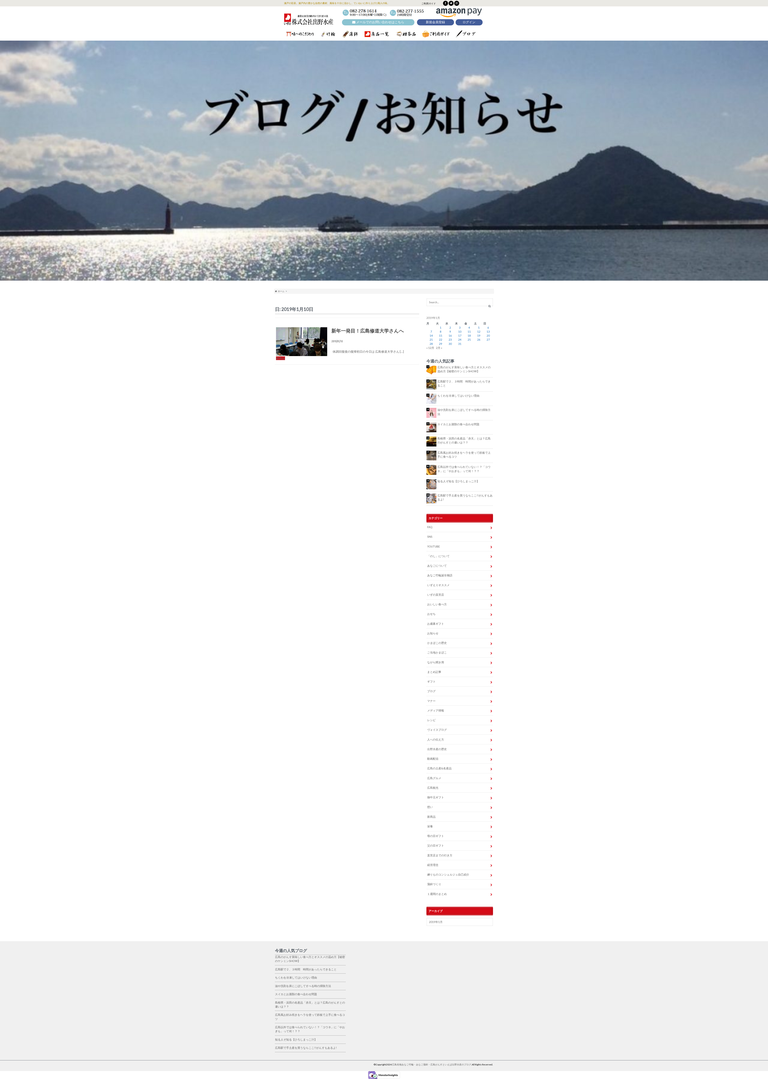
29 (440, 343)
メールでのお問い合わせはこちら (379, 22)
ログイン (469, 22)
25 (469, 339)
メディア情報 (435, 710)
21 (431, 339)
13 (488, 331)
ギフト (431, 681)
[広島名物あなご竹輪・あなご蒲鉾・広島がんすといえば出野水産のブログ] (308, 22)
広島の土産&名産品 (439, 768)
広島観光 (432, 787)
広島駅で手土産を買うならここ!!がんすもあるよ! (465, 497)
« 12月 (430, 347)
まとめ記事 (434, 672)
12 (478, 331)
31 (459, 343)
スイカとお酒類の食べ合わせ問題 (458, 424)
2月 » (439, 347)
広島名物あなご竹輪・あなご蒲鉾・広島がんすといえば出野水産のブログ (431, 1064)
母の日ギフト (435, 836)
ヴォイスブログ (437, 729)
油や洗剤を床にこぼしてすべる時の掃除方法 (464, 411)
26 (478, 339)
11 (469, 331)
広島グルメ (434, 778)
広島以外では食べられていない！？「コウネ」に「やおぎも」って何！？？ (464, 468)
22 (440, 339)
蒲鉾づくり (434, 884)
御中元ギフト (435, 797)
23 (450, 339)
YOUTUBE (433, 546)
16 (450, 335)
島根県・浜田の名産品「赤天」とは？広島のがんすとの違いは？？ (464, 440)
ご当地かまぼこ (437, 652)
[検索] (489, 306)
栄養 (430, 826)
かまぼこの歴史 (437, 643)
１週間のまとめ (437, 894)
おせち (431, 614)
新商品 (431, 816)
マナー (431, 701)
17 (459, 335)
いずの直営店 (435, 594)
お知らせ (432, 633)
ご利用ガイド (428, 3)
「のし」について (438, 556)
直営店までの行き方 (439, 855)
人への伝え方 (435, 739)
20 (488, 335)
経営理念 (432, 865)
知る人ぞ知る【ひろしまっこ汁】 (458, 481)
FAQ (429, 527)
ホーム (280, 291)
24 (459, 339)
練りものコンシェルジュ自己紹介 (448, 874)
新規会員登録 (435, 22)
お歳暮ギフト (435, 623)
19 (478, 335)
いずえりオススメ (438, 585)
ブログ (431, 691)
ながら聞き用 (435, 662)
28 (431, 343)
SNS (429, 536)
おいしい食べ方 (437, 604)
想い (430, 807)
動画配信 (432, 758)
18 (469, 335)
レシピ (431, 720)
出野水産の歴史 (437, 749)
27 (488, 339)
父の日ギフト (435, 845)
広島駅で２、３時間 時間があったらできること (464, 383)
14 (431, 335)
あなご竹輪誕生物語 (439, 575)
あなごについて (437, 565)
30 (450, 343)
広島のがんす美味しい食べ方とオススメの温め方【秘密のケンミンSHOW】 (464, 369)
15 (440, 335)
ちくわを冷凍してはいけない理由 (458, 395)
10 (459, 331)
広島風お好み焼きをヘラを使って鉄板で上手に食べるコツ (464, 454)
